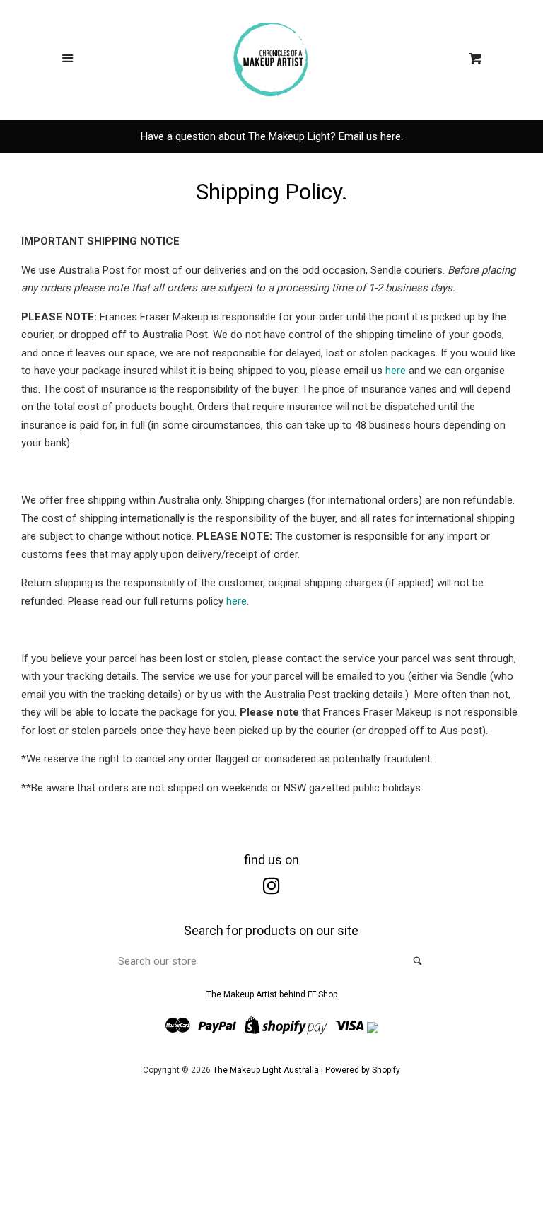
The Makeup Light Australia (266, 1070)
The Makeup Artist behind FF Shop (271, 994)
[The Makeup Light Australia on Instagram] (271, 889)
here (395, 370)
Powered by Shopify (362, 1070)
